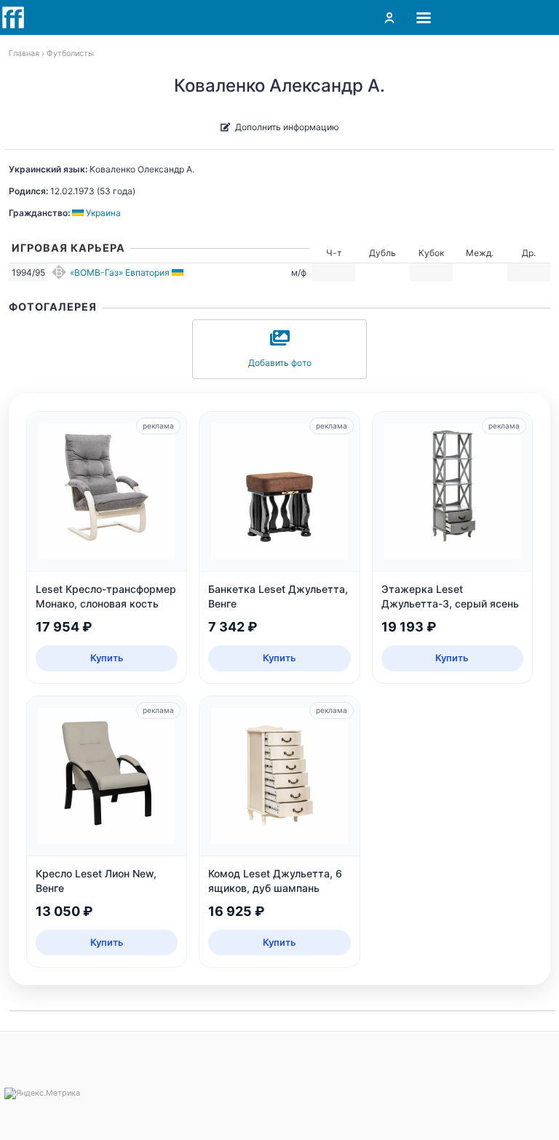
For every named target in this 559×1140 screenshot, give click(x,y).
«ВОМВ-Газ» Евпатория (120, 272)
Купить (107, 657)
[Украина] (179, 272)
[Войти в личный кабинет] (389, 17)
